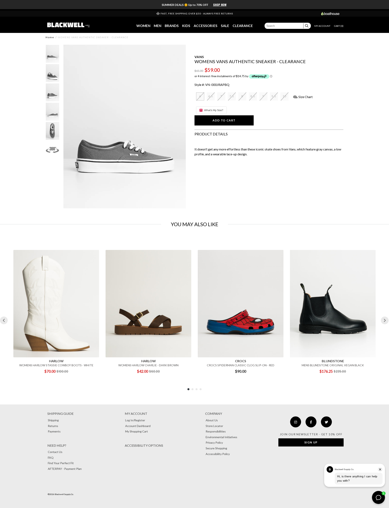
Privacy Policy (214, 442)
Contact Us (55, 452)
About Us (212, 420)
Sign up (311, 442)
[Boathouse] (330, 13)
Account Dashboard (138, 426)
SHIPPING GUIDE (60, 413)
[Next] (385, 320)
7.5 (231, 96)
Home (50, 37)
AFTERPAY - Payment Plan (65, 468)
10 (284, 96)
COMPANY (213, 413)
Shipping (53, 420)
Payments (54, 431)
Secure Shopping (216, 448)
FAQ (50, 457)
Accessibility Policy (218, 454)
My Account (136, 413)
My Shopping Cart (136, 431)
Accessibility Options (144, 445)
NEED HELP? (56, 445)
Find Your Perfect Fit (61, 463)
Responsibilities (216, 431)
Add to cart (224, 120)
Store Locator (214, 426)
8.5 (252, 96)
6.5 (210, 96)
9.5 (273, 96)
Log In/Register (135, 420)
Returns (53, 426)
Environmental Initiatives (221, 437)
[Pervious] (4, 320)
